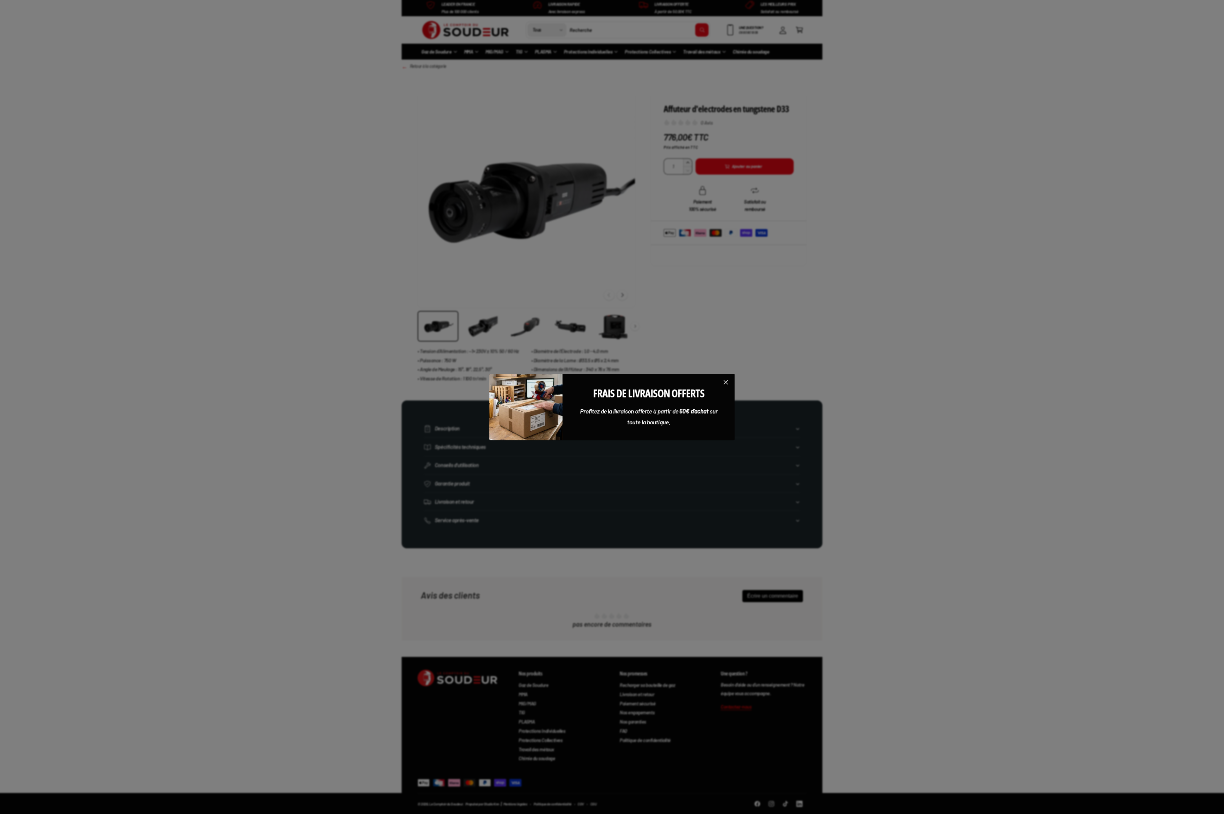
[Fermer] (725, 382)
